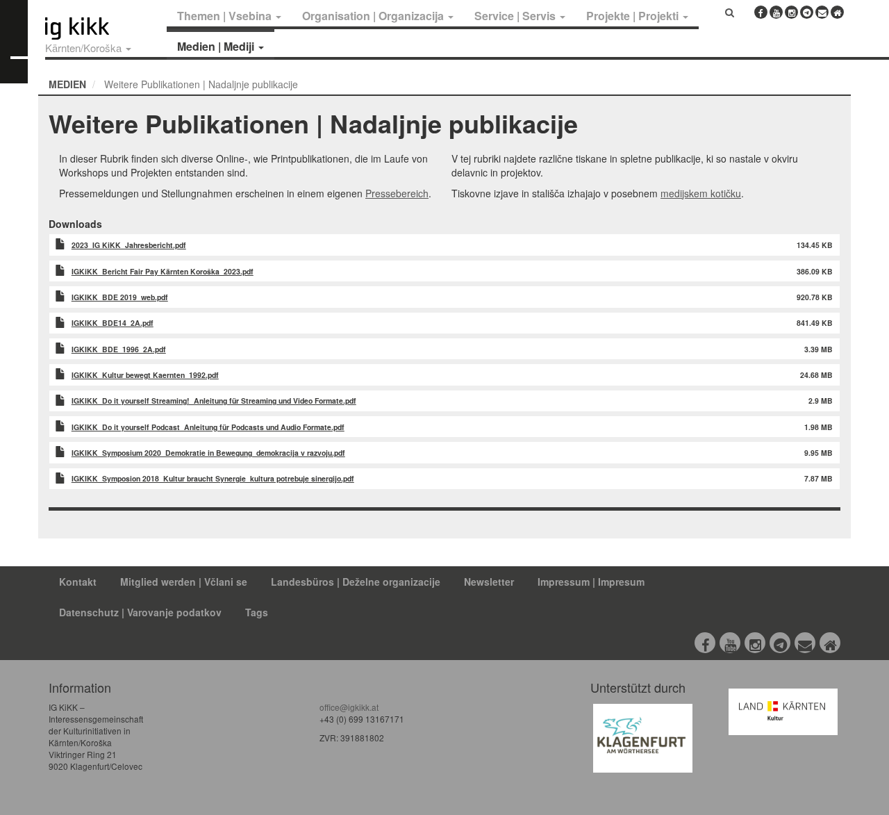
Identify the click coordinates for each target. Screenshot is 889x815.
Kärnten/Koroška (84, 47)
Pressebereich (397, 193)
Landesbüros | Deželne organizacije (355, 581)
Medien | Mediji (217, 46)
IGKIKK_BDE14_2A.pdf (112, 323)
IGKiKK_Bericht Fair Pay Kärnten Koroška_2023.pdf (163, 271)
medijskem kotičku (700, 193)
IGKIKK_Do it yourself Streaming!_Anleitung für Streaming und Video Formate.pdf (214, 400)
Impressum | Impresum (591, 581)
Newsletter (489, 581)
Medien (67, 84)
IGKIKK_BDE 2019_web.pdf (120, 297)
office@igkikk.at (349, 707)
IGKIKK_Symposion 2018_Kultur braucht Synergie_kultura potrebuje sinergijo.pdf (213, 478)
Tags (256, 612)
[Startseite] (102, 28)
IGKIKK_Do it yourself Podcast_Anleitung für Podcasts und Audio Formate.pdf (208, 427)
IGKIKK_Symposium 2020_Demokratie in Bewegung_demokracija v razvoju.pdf (208, 452)
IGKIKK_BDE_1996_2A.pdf (119, 349)
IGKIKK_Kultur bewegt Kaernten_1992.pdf (145, 375)
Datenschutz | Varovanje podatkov (140, 612)
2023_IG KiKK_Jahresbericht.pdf (129, 245)
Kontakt (78, 581)
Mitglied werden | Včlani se (183, 581)
